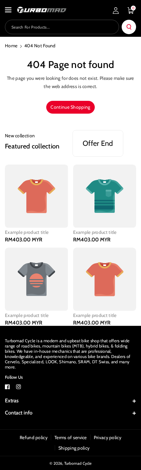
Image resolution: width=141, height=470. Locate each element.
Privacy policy (107, 437)
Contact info (18, 413)
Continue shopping (70, 107)
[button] (9, 10)
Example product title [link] (27, 232)
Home (11, 46)
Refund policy (34, 437)
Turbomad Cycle (77, 463)
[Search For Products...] (129, 27)
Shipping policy (74, 448)
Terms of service (70, 437)
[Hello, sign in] (116, 10)
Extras (12, 400)
